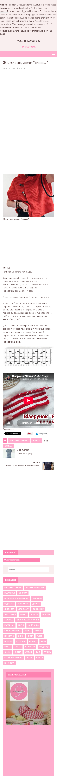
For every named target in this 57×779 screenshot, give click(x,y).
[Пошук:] (29, 569)
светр (18, 647)
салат (7, 647)
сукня (7, 652)
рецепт (33, 641)
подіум (8, 641)
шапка (39, 658)
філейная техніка (13, 658)
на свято (9, 636)
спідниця (44, 647)
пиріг (30, 636)
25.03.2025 (10, 68)
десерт (36, 604)
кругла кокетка (12, 631)
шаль (29, 658)
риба (43, 641)
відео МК (9, 604)
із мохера (9, 663)
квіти (21, 625)
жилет (36, 441)
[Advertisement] (28, 94)
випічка (23, 593)
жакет (23, 614)
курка (28, 631)
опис (20, 636)
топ (38, 652)
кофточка (33, 625)
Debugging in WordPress (28, 21)
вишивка (37, 598)
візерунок (23, 604)
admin (22, 68)
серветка (30, 647)
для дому (23, 609)
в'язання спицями (35, 588)
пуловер (20, 641)
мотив (38, 631)
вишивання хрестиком (16, 598)
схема (8, 446)
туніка (47, 652)
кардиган (9, 625)
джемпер (9, 609)
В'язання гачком (18, 441)
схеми (28, 652)
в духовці (9, 593)
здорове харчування (28, 620)
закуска (8, 620)
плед (39, 636)
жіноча (46, 614)
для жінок (38, 609)
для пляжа (10, 614)
